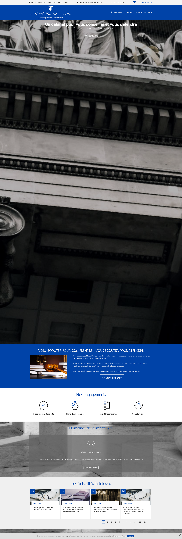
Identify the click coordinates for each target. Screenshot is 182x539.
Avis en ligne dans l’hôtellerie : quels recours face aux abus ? (43, 508)
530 (139, 522)
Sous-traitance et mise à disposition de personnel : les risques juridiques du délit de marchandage (133, 510)
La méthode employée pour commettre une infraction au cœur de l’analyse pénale (105, 509)
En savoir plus (117, 536)
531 (145, 522)
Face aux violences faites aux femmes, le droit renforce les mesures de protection (73, 509)
